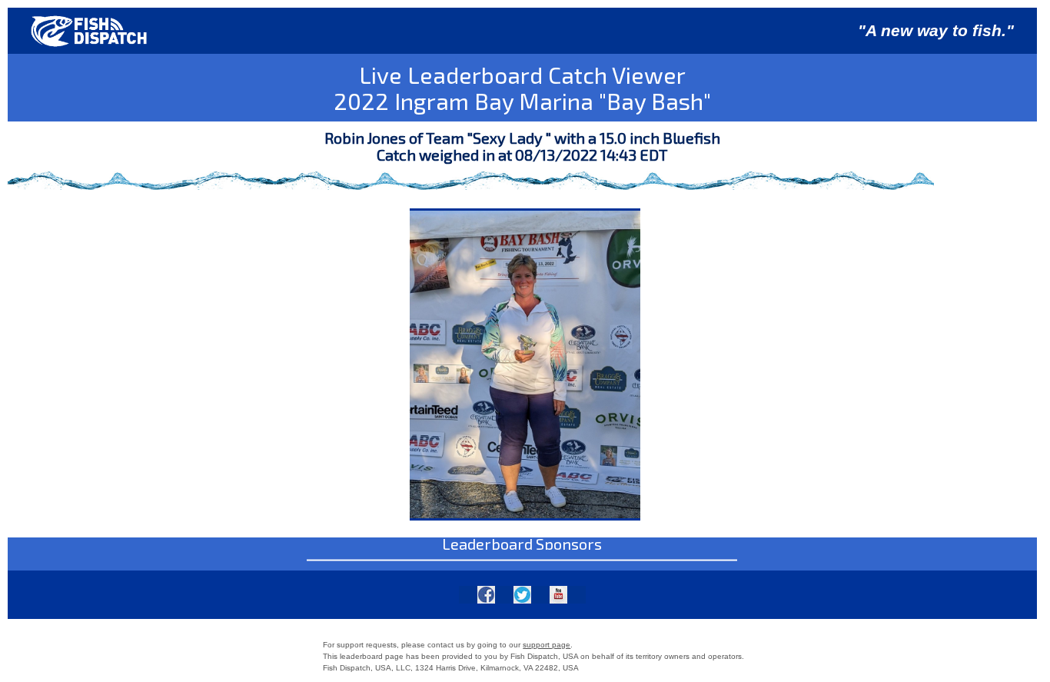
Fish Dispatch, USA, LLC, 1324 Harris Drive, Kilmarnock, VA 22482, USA (451, 668)
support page (546, 644)
